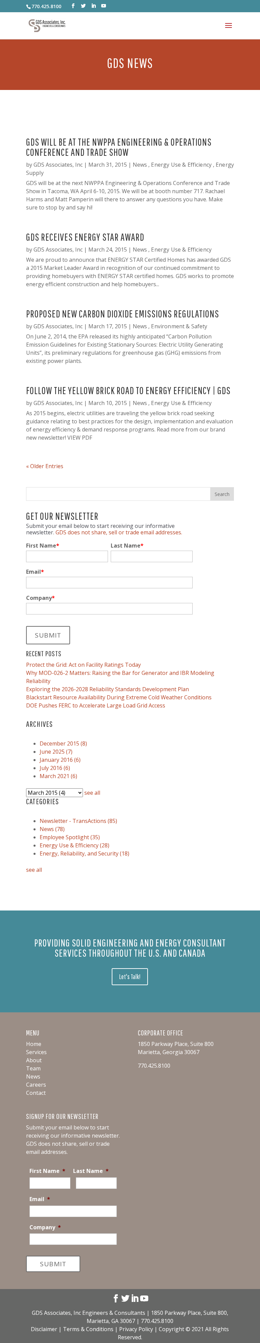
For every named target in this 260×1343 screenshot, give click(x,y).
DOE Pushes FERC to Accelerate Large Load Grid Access (95, 705)
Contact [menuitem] (36, 1093)
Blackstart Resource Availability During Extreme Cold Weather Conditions (119, 697)
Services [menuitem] (36, 1052)
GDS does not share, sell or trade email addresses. (119, 532)
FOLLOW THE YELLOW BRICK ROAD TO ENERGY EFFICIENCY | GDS (128, 390)
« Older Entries (44, 466)
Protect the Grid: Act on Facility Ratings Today (83, 664)
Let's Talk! (129, 976)
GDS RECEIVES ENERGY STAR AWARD (85, 237)
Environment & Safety (179, 326)
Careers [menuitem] (36, 1084)
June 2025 (56, 751)
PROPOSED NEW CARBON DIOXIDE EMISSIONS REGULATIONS (122, 313)
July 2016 (55, 768)
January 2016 (60, 760)
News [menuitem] (33, 1076)
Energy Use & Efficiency (181, 164)
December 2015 (63, 743)
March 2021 (58, 776)
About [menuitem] (34, 1060)
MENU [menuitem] (33, 1033)
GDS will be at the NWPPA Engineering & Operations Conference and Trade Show (119, 147)
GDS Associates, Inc (58, 164)
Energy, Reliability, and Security (84, 853)
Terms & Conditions (88, 1329)
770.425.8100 (46, 6)
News (140, 164)
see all (92, 792)
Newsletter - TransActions (78, 821)
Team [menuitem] (33, 1068)
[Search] (222, 494)
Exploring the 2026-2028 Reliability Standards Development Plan (107, 689)
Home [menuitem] (33, 1044)
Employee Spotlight (70, 837)
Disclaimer (44, 1329)
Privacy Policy (136, 1329)
